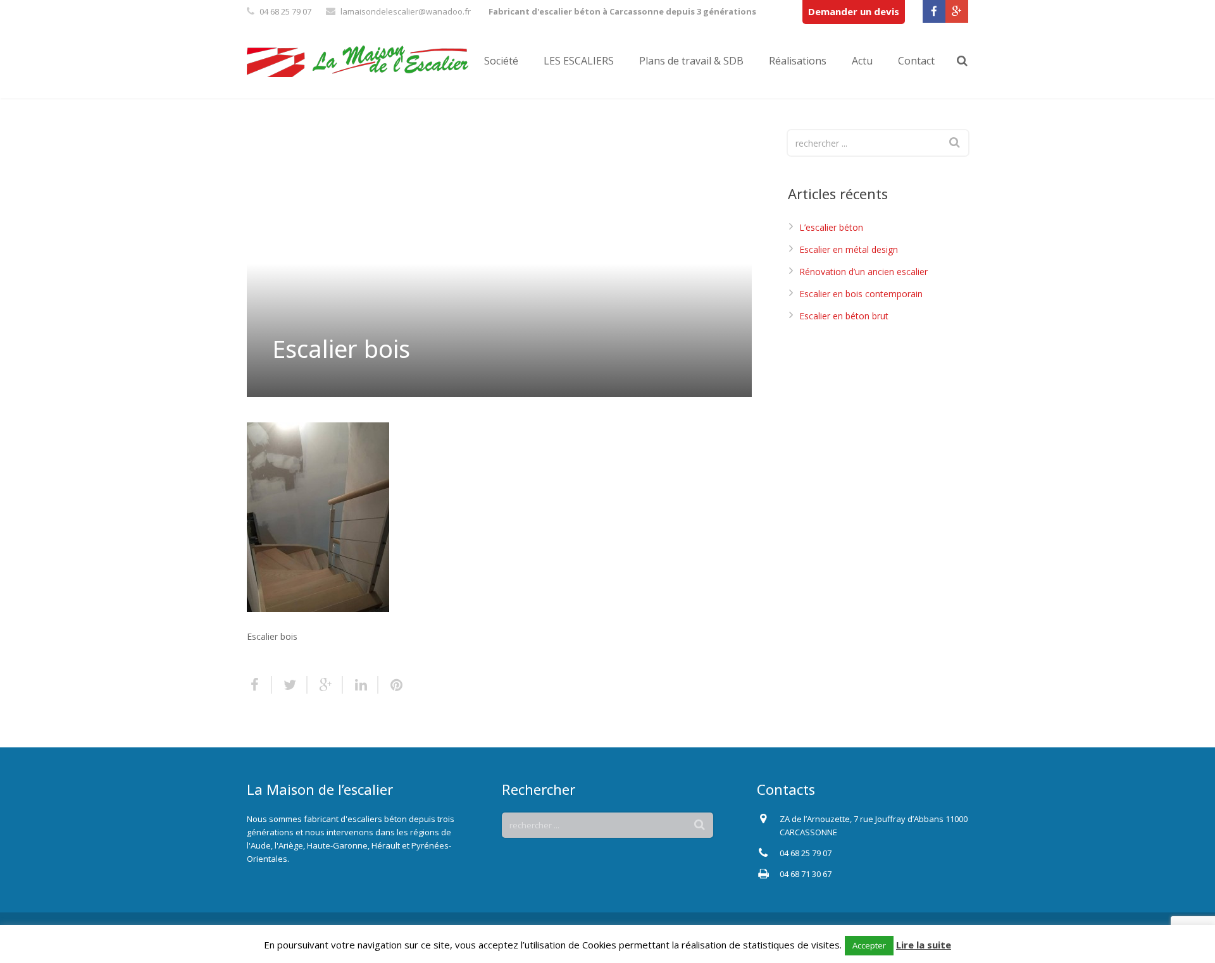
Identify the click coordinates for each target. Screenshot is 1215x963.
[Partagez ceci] (259, 685)
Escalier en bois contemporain (861, 294)
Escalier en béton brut (843, 316)
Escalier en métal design (848, 249)
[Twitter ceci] (290, 685)
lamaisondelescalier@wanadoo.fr (405, 11)
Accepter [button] (869, 945)
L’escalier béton (831, 227)
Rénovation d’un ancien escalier (863, 272)
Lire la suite (923, 944)
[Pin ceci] (391, 685)
